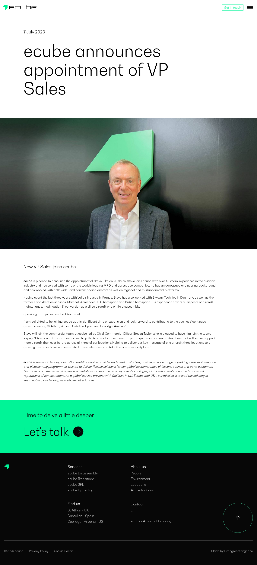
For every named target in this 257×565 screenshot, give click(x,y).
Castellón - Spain (81, 516)
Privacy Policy (38, 551)
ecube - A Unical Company (151, 521)
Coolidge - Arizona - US (85, 521)
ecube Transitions (81, 479)
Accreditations (142, 490)
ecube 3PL (76, 484)
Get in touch (232, 7)
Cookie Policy (63, 551)
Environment (140, 479)
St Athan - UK (78, 510)
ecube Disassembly (83, 473)
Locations (138, 484)
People (136, 473)
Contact (137, 504)
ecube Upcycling (80, 490)
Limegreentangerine (238, 551)
